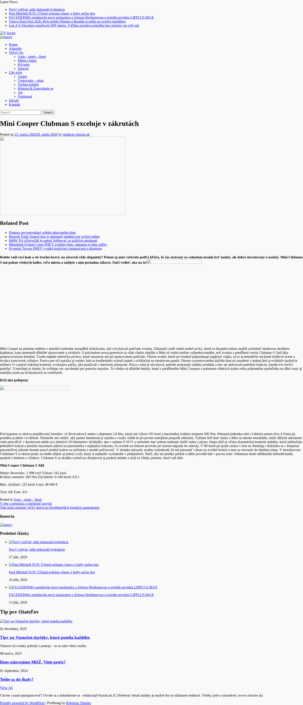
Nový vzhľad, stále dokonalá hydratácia (37, 9)
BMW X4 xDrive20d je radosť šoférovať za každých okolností (53, 240)
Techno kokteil (28, 84)
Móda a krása (27, 60)
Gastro (22, 76)
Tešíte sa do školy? (16, 679)
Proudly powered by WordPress (22, 703)
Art (20, 92)
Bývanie (24, 64)
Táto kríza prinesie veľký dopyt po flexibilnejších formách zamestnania (49, 507)
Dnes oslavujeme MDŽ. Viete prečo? (33, 662)
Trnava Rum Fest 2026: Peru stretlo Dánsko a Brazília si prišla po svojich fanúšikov (67, 21)
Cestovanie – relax (31, 80)
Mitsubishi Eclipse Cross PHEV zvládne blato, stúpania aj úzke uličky (58, 244)
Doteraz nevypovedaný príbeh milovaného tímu (42, 232)
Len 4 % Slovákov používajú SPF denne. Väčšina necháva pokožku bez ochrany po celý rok (74, 25)
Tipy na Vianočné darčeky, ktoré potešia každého (45, 637)
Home (13, 44)
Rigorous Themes (78, 703)
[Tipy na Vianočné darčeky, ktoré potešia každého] (36, 621)
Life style (15, 72)
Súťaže (14, 100)
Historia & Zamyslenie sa (35, 88)
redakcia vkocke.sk (76, 134)
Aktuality (15, 48)
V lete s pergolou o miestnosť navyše (26, 503)
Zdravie (23, 68)
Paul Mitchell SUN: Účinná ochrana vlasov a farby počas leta (52, 13)
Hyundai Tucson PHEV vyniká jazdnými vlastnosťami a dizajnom (55, 248)
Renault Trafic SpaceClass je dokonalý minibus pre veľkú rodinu (54, 236)
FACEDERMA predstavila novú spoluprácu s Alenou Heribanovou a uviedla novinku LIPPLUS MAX (81, 17)
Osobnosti (25, 96)
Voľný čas (16, 52)
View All (6, 688)
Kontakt (14, 104)
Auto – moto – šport (32, 56)
